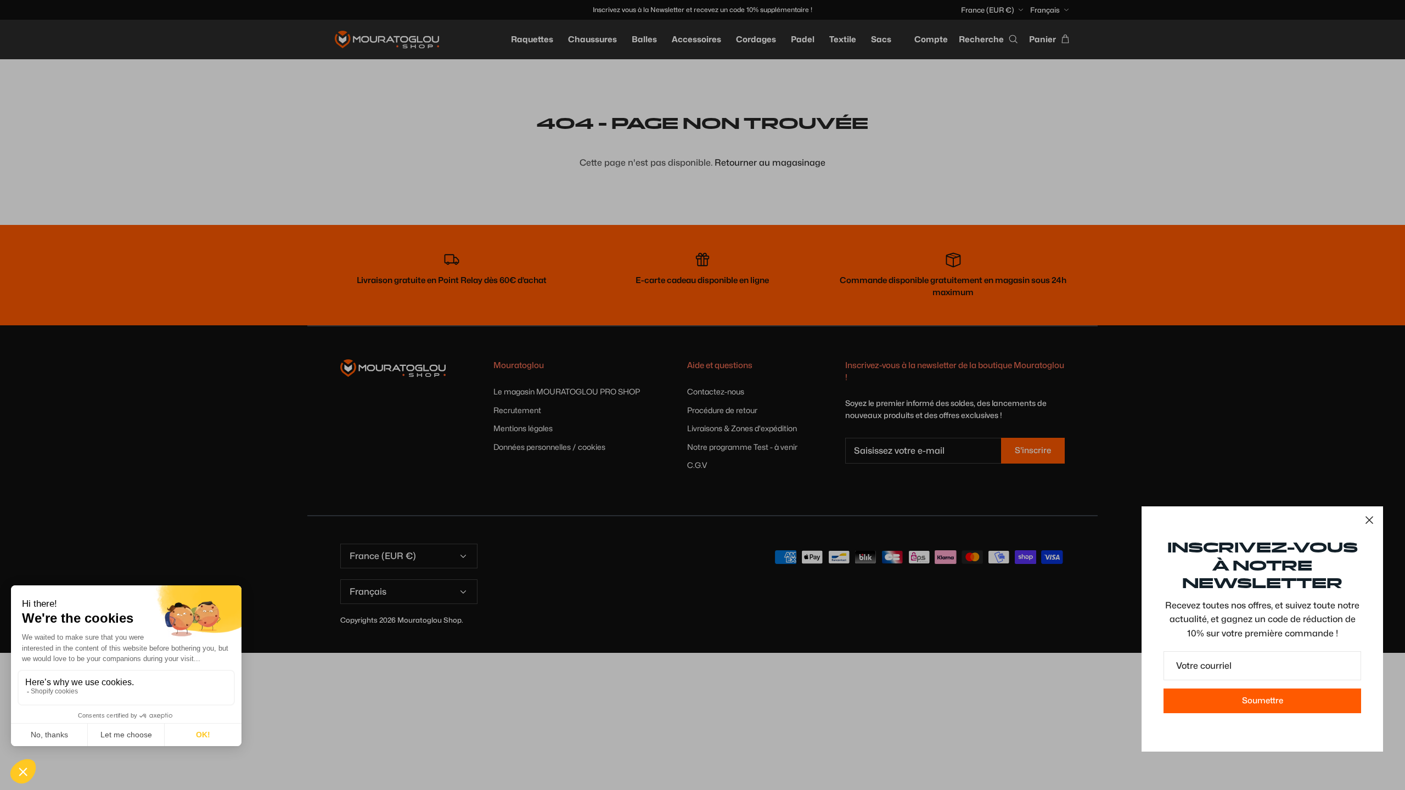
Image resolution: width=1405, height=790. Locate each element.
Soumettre (1262, 701)
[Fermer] (1369, 520)
